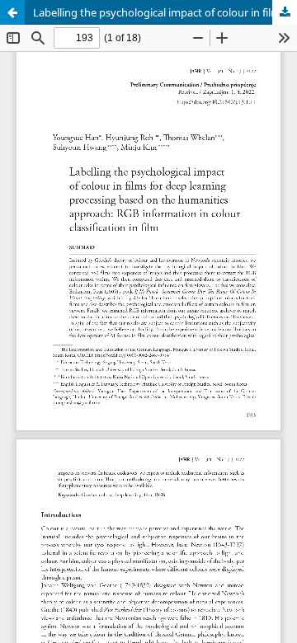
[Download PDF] (284, 12)
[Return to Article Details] (12, 12)
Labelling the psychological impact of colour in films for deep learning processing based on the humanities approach (165, 12)
